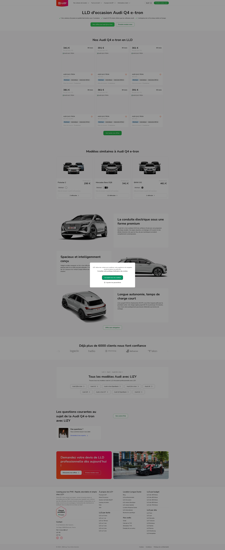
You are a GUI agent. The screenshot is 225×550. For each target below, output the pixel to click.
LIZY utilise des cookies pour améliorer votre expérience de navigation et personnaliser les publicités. (112, 269)
